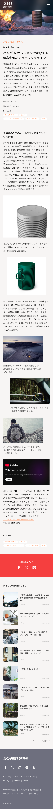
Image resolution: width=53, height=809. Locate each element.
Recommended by (38, 741)
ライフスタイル (32, 119)
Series (25, 781)
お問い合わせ (33, 793)
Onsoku (17, 781)
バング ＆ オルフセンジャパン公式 (18, 519)
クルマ (23, 115)
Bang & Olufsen (10, 115)
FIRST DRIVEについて (10, 790)
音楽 (43, 119)
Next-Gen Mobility (29, 777)
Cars (16, 777)
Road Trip (7, 777)
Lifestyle (6, 101)
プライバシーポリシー (19, 793)
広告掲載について (35, 790)
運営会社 (6, 793)
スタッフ (24, 790)
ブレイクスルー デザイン (14, 119)
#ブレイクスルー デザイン (13, 42)
